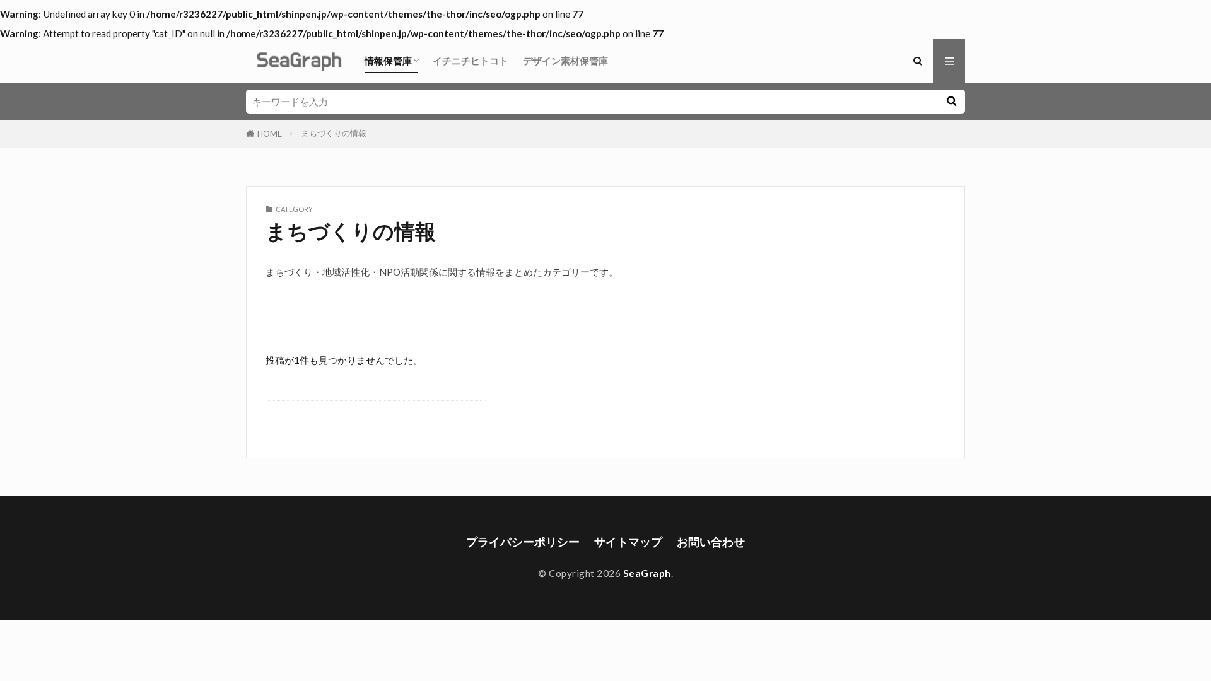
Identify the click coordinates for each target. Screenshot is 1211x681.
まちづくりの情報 (333, 133)
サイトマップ (628, 542)
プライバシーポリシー (523, 542)
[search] (951, 102)
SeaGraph (647, 573)
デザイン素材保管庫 (565, 60)
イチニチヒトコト (470, 60)
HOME (269, 134)
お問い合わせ (711, 542)
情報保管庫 (388, 60)
